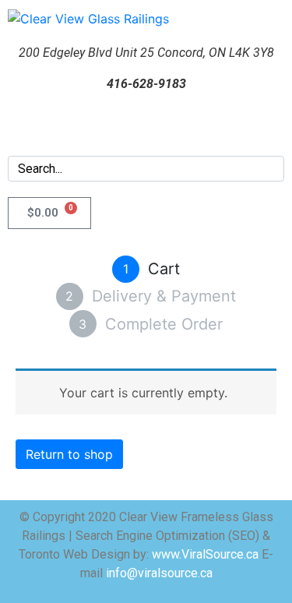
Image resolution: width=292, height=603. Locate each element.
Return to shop (69, 454)
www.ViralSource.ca (205, 554)
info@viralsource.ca (158, 573)
